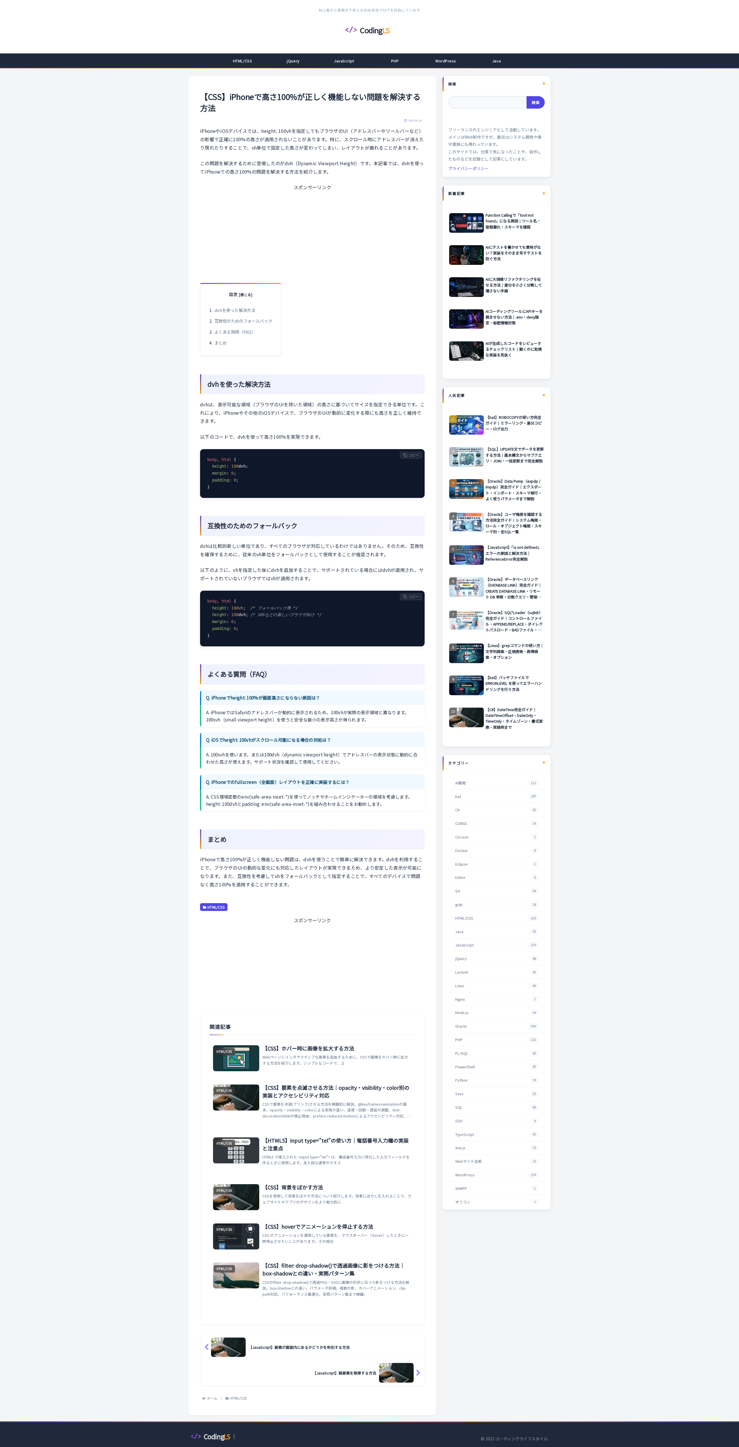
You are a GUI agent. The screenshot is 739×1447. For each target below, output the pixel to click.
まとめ (220, 343)
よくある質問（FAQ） (235, 332)
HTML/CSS (216, 907)
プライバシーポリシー (468, 168)
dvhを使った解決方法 (234, 310)
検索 (452, 84)
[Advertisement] (312, 231)
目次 (233, 294)
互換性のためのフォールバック (243, 321)
